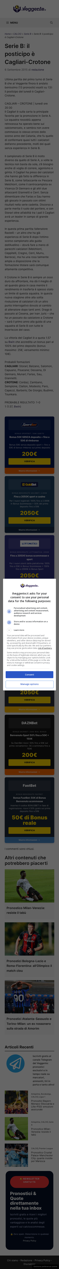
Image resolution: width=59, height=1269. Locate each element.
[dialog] (29, 634)
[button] (29, 630)
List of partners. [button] (45, 648)
